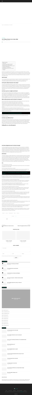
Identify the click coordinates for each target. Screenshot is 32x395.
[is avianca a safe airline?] (23, 235)
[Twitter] (24, 1)
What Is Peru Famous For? (5, 315)
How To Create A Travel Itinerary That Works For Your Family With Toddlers (16, 339)
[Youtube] (19, 385)
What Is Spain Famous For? (5, 323)
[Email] (28, 1)
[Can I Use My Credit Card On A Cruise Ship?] (4, 331)
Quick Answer (4, 63)
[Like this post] (16, 216)
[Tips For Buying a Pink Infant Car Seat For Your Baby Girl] (4, 336)
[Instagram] (25, 1)
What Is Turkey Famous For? (5, 325)
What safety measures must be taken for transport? (9, 65)
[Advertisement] (16, 31)
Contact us (25, 390)
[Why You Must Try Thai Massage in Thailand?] (4, 265)
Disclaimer (14, 390)
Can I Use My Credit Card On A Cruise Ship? (12, 330)
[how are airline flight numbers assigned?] (4, 350)
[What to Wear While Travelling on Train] (4, 373)
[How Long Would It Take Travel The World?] (4, 269)
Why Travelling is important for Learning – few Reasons (14, 282)
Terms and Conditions (19, 390)
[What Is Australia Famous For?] (4, 345)
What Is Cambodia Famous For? (5, 311)
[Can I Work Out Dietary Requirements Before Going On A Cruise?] (4, 354)
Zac (4, 40)
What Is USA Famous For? (5, 320)
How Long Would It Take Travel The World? (12, 268)
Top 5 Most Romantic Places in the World (12, 358)
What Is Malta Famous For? (16, 298)
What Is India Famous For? (5, 318)
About (6, 390)
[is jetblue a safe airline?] (9, 235)
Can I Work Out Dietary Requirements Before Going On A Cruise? (15, 353)
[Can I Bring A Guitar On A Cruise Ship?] (4, 364)
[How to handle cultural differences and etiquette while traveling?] (4, 369)
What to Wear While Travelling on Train (12, 372)
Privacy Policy (10, 390)
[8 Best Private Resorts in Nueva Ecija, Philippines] (4, 274)
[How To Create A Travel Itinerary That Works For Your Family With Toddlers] (4, 340)
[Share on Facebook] (17, 216)
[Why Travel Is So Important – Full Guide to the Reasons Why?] (4, 279)
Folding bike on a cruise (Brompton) (7, 67)
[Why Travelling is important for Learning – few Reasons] (4, 283)
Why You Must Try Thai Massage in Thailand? (13, 263)
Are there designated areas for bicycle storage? (8, 68)
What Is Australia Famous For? (5, 313)
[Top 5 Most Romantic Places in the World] (4, 359)
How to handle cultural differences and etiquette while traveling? (15, 367)
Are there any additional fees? (6, 66)
